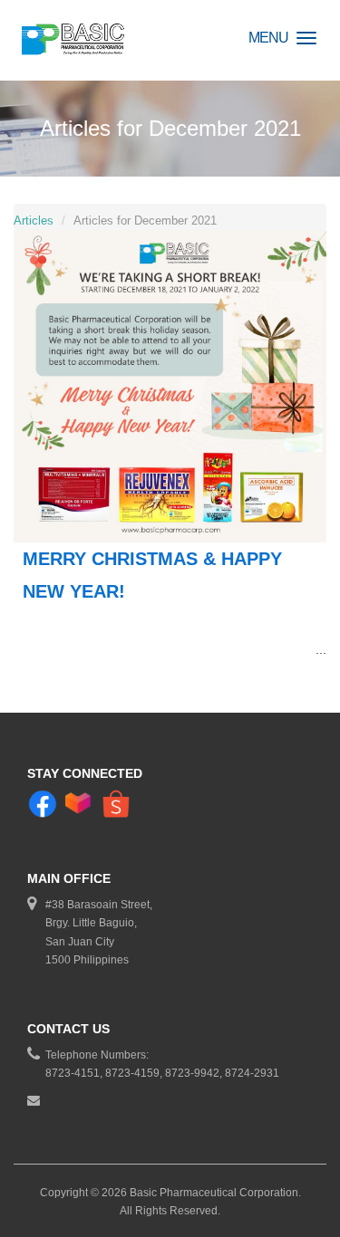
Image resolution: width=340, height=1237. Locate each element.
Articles (33, 220)
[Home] (75, 40)
